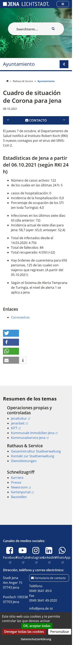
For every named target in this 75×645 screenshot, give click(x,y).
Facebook (10, 559)
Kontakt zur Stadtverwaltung (32, 456)
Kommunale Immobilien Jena (32, 433)
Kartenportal (20, 492)
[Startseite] (7, 81)
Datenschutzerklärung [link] (36, 639)
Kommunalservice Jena (28, 437)
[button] (11, 333)
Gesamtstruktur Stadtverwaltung (36, 451)
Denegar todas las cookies (24, 631)
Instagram (36, 559)
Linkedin (49, 559)
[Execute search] (53, 29)
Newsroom (19, 487)
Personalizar (59, 631)
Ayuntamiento (19, 64)
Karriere (17, 477)
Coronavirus (20, 317)
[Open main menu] (63, 4)
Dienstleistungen (24, 461)
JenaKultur (19, 418)
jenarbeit (18, 423)
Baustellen (19, 497)
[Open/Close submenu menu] (64, 64)
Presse (16, 482)
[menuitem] (36, 422)
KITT (14, 428)
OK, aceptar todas (36, 626)
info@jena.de (39, 608)
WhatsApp (62, 559)
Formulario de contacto (50, 578)
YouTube (23, 559)
